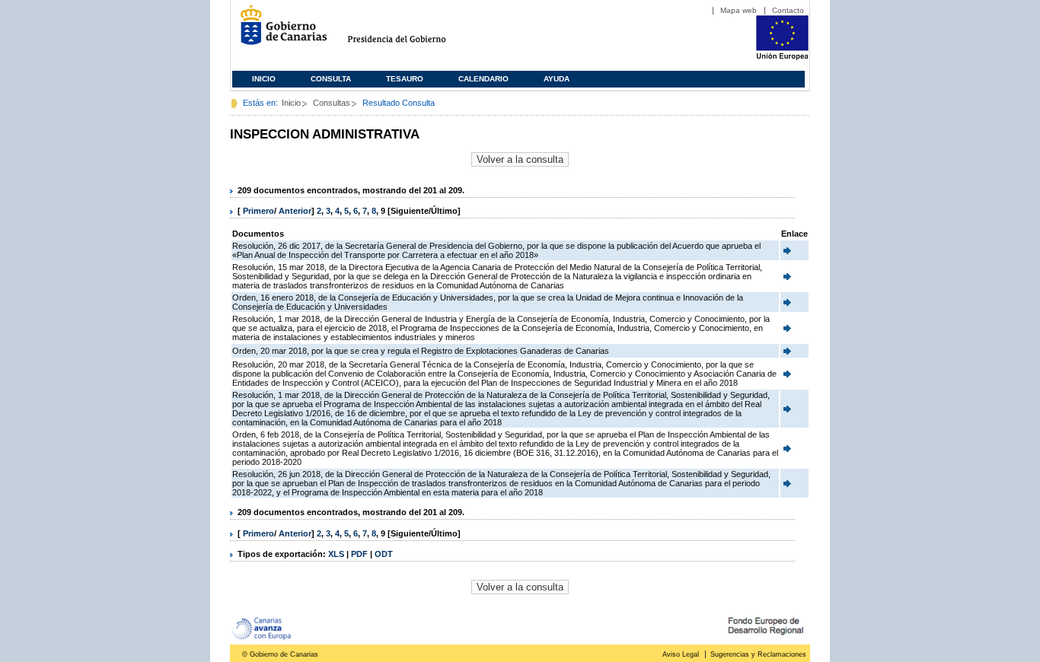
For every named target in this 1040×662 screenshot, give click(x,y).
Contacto (788, 10)
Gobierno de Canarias (279, 31)
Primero (258, 210)
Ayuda (556, 79)
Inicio (264, 79)
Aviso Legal (680, 654)
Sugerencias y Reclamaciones (758, 654)
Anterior (295, 210)
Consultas (331, 102)
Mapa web (738, 10)
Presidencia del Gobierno (411, 31)
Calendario (483, 79)
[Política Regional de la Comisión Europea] (782, 57)
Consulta (331, 79)
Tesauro (404, 79)
